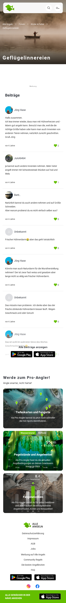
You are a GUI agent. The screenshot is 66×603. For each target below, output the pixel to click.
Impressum (33, 538)
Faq (33, 570)
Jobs (33, 548)
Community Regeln (33, 559)
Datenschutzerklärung (33, 533)
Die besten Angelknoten (33, 565)
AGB (33, 543)
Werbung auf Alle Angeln (33, 554)
